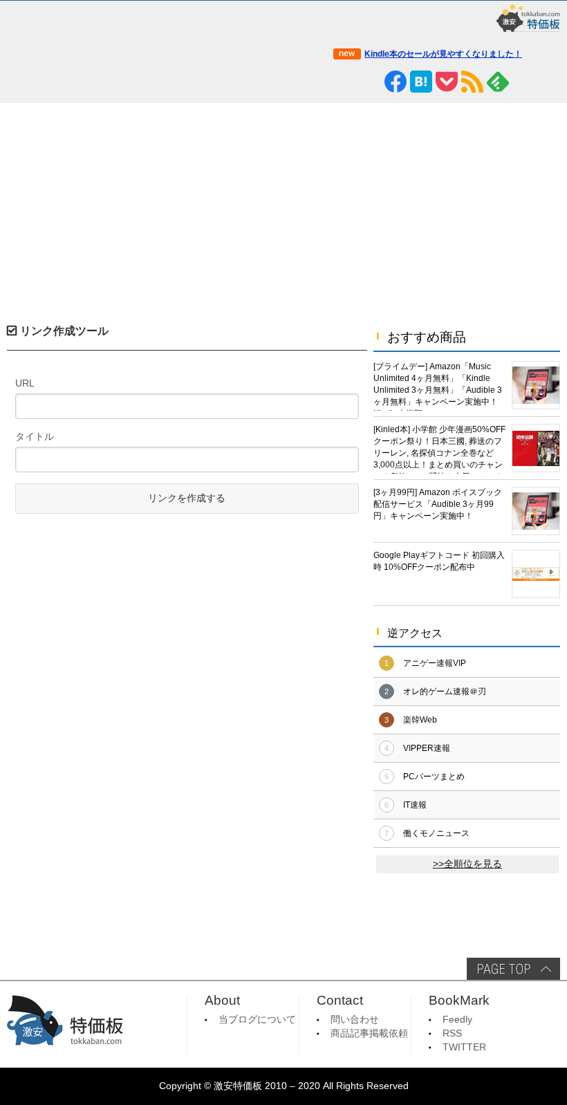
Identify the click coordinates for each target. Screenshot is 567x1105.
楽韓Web (420, 720)
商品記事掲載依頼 (369, 1033)
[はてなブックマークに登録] (421, 82)
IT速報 (415, 805)
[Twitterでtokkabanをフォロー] (344, 82)
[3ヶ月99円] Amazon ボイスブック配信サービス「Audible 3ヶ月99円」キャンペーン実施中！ (437, 504)
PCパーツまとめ (434, 776)
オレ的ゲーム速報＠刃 (444, 691)
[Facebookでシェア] (395, 82)
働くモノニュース (436, 833)
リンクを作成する (186, 498)
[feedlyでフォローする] (498, 82)
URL (25, 383)
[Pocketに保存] (447, 82)
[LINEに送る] (370, 82)
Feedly (457, 1019)
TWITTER (464, 1047)
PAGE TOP (513, 969)
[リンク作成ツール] (549, 82)
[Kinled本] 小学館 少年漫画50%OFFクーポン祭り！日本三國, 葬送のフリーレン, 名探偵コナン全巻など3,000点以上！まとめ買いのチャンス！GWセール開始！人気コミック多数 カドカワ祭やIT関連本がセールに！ (439, 449)
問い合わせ (355, 1019)
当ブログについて (257, 1019)
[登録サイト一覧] (523, 82)
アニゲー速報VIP (434, 663)
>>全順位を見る (467, 864)
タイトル (34, 436)
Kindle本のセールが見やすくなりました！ (443, 54)
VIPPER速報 (426, 748)
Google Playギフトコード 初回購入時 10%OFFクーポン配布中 (439, 561)
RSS (452, 1033)
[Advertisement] (283, 207)
